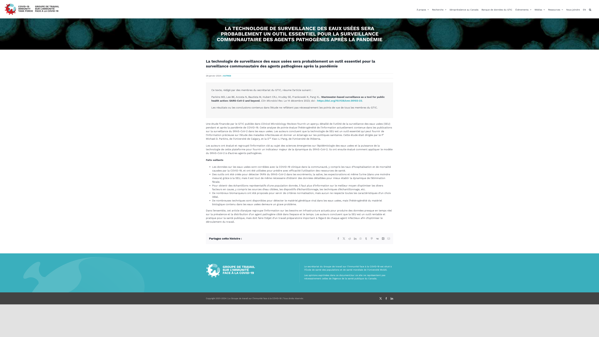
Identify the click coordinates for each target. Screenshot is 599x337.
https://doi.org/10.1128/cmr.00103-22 (339, 100)
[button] (590, 9)
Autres (227, 76)
